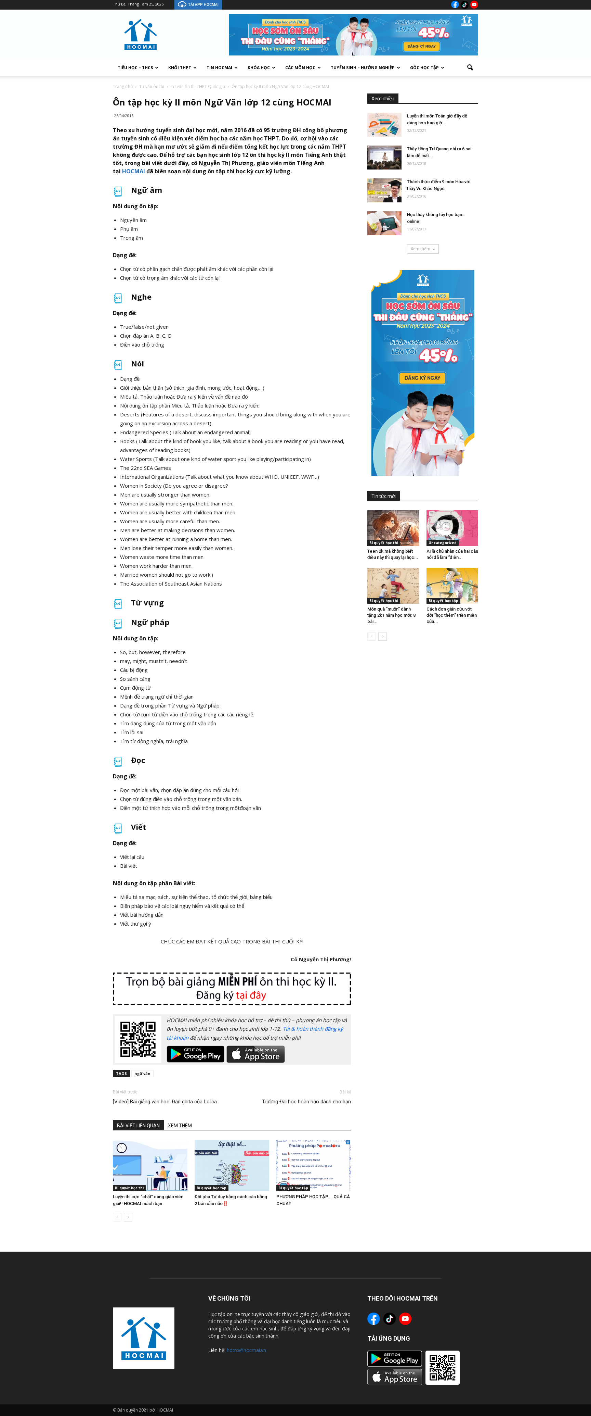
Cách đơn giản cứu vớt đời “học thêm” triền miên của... (451, 615)
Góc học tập (424, 68)
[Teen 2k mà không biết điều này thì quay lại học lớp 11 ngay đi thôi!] (393, 528)
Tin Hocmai (219, 68)
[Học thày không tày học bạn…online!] (384, 223)
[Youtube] (474, 5)
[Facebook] (455, 4)
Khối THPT (179, 68)
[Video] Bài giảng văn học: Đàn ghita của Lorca (165, 1102)
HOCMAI (133, 171)
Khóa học (259, 68)
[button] (470, 68)
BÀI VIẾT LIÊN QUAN (138, 1125)
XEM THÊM (180, 1125)
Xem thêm (420, 249)
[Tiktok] (465, 5)
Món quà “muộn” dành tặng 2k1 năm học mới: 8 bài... (391, 615)
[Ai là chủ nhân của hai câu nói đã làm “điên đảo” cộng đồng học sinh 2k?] (452, 528)
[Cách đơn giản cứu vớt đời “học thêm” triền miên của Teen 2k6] (452, 586)
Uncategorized (443, 542)
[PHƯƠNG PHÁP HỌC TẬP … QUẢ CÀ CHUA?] (313, 1165)
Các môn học (300, 68)
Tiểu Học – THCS (135, 68)
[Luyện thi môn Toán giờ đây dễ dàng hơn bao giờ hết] (384, 125)
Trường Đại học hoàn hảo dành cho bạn (306, 1102)
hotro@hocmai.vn (246, 1350)
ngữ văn (142, 1073)
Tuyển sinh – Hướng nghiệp (363, 68)
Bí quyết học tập (211, 1188)
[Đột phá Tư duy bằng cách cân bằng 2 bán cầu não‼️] (232, 1165)
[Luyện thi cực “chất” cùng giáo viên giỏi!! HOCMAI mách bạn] (150, 1165)
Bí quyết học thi (129, 1188)
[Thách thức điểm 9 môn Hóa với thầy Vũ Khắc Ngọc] (384, 190)
